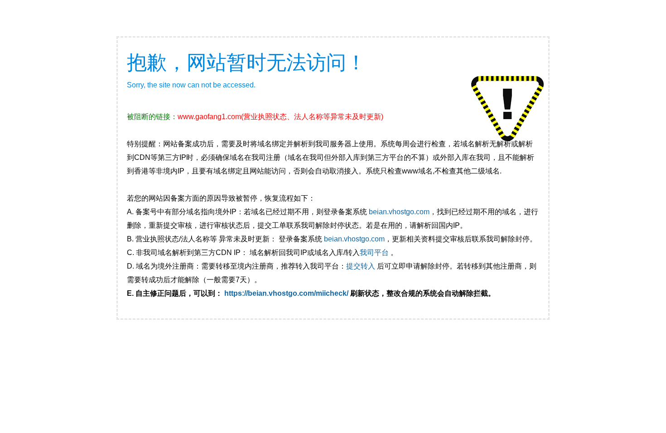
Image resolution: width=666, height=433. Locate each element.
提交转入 (360, 266)
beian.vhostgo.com (399, 212)
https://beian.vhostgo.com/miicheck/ (286, 293)
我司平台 (375, 252)
